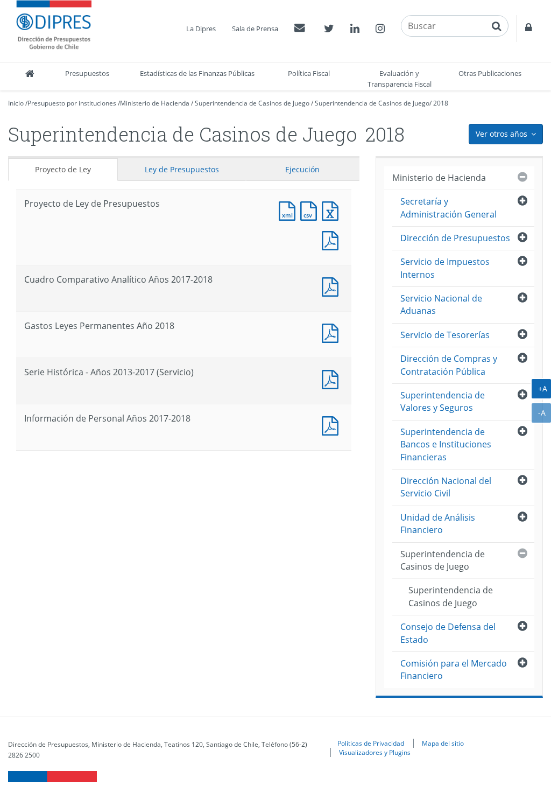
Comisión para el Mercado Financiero (453, 669)
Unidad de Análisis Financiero (437, 523)
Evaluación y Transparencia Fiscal (400, 78)
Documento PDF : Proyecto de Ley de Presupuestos (332, 239)
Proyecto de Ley (63, 169)
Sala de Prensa (255, 28)
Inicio (16, 103)
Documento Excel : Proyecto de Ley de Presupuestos (332, 210)
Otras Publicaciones (489, 73)
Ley (182, 169)
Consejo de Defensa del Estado (448, 633)
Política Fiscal (309, 73)
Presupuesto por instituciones (71, 103)
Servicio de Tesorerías (445, 335)
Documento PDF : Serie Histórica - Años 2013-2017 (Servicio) (332, 378)
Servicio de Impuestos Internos (445, 268)
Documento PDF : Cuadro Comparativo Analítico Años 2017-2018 (332, 286)
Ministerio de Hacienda (154, 103)
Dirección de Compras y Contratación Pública (448, 365)
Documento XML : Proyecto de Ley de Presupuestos (289, 210)
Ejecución (302, 169)
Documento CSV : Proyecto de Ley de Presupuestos (311, 210)
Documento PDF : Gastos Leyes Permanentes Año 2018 (332, 332)
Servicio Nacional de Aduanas (441, 304)
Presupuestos (87, 73)
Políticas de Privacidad (370, 743)
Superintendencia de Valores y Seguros (442, 401)
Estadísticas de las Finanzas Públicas (197, 73)
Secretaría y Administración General (448, 207)
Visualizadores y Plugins (375, 752)
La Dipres (201, 28)
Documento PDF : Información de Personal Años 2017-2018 (332, 424)
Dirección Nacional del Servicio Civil (445, 487)
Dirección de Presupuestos (455, 238)
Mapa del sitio (443, 743)
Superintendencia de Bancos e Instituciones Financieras (445, 444)
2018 (440, 103)
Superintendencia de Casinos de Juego (252, 103)
